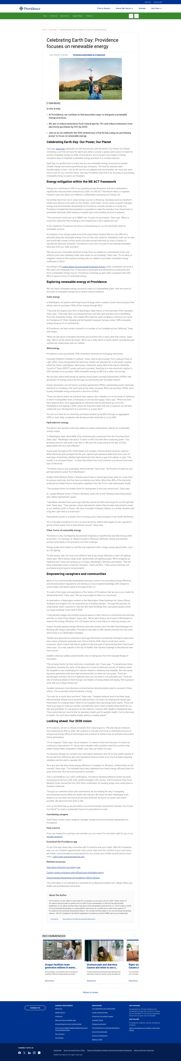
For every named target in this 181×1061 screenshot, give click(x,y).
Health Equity (60, 1012)
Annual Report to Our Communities (68, 1024)
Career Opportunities (100, 1012)
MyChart (148, 2)
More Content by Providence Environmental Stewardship (79, 919)
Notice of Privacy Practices (144, 1050)
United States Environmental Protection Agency (83, 266)
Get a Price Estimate (99, 1032)
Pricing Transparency (100, 1036)
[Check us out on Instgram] (34, 1053)
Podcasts (89, 16)
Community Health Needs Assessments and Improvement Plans (71, 1029)
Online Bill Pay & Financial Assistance (105, 1028)
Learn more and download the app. (69, 856)
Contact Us (35, 1008)
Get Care (155, 8)
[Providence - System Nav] (27, 8)
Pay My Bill (158, 2)
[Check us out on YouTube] (39, 1053)
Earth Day (60, 148)
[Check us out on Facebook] (20, 1053)
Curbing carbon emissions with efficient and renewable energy (75, 872)
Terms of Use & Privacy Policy (74, 1050)
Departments (64, 16)
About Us (58, 1009)
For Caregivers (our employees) (103, 1009)
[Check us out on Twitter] (25, 1053)
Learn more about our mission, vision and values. (144, 1029)
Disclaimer (58, 1050)
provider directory (55, 836)
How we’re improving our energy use (63, 867)
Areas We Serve (123, 8)
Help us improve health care (65, 1020)
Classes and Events (99, 1024)
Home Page (53, 30)
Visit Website (54, 919)
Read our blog (97, 1039)
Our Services (54, 16)
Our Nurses (59, 1038)
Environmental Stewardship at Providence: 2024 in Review (73, 877)
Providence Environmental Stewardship (89, 55)
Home (45, 16)
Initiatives (58, 1016)
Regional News (77, 16)
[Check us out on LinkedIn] (29, 1053)
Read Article (49, 980)
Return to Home (90, 992)
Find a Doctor (103, 8)
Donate (142, 8)
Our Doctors (59, 1034)
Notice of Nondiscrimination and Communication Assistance (109, 1050)
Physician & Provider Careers (102, 1016)
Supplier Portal (97, 1020)
